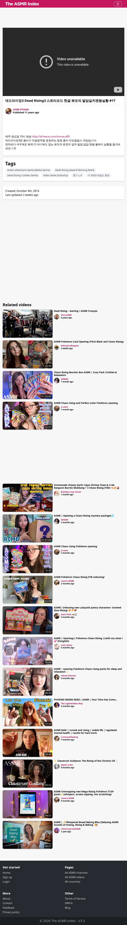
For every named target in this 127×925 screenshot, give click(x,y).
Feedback (9, 907)
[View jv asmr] (57, 408)
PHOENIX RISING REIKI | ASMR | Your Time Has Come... (85, 699)
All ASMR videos (75, 877)
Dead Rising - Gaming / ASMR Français (75, 310)
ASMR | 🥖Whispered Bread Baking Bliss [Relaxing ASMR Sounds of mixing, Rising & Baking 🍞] (86, 824)
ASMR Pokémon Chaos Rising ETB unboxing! (79, 577)
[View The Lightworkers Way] (57, 705)
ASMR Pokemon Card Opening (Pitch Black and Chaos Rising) (89, 341)
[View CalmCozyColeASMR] (57, 830)
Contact (7, 903)
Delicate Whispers (70, 345)
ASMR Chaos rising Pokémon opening (75, 546)
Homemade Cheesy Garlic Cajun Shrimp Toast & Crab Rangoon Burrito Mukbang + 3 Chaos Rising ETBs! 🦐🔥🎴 (86, 486)
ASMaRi (64, 379)
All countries (72, 881)
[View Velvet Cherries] (57, 677)
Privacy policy (11, 912)
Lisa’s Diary (66, 645)
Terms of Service (75, 898)
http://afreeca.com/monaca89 (51, 136)
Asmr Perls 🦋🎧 (69, 614)
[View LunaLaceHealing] (57, 738)
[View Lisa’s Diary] (57, 646)
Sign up (7, 877)
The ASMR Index (63, 921)
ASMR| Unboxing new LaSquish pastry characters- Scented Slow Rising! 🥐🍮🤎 (87, 609)
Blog (67, 907)
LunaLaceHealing (69, 737)
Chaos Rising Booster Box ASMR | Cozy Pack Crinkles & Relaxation (85, 374)
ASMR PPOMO (21, 109)
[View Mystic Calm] (57, 766)
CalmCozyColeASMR (71, 829)
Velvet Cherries (68, 675)
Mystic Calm (67, 764)
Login (6, 881)
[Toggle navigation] (118, 3)
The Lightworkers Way (72, 703)
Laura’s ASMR (67, 581)
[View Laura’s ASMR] (57, 582)
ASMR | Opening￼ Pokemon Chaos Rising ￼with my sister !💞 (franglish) (88, 640)
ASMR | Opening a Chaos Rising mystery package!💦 (84, 515)
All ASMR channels (76, 873)
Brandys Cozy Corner (71, 491)
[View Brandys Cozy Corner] (57, 493)
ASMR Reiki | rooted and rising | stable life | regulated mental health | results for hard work (85, 731)
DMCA (69, 903)
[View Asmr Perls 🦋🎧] (57, 616)
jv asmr (64, 407)
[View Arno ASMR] (57, 316)
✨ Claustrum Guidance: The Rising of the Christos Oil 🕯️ (86, 760)
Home (6, 873)
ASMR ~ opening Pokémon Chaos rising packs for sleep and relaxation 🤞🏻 (88, 670)
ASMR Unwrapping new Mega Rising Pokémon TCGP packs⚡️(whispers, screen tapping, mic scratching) (84, 793)
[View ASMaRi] (57, 380)
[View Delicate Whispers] (57, 347)
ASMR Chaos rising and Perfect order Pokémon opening (86, 403)
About (6, 898)
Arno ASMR (66, 315)
